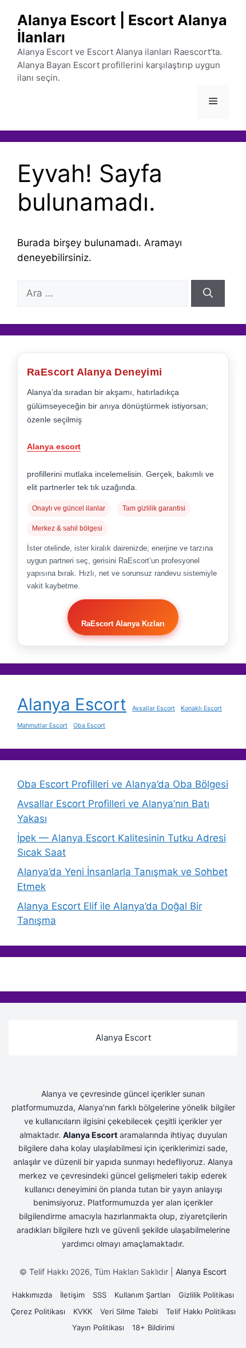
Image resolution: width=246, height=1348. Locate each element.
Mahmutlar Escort (42, 725)
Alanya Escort (71, 704)
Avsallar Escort (153, 708)
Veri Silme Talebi (129, 1311)
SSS (99, 1294)
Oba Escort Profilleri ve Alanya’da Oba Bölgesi (122, 784)
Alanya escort (54, 446)
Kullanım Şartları (142, 1294)
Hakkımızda (32, 1294)
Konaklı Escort (201, 708)
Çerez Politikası (38, 1311)
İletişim (72, 1294)
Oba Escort (89, 725)
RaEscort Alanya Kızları (123, 623)
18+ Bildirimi (153, 1327)
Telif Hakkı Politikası (201, 1311)
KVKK (82, 1311)
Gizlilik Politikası (206, 1294)
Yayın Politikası (98, 1327)
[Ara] (208, 293)
